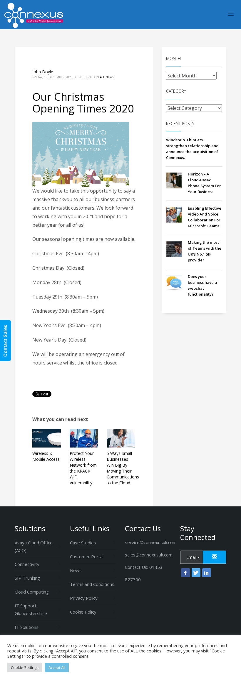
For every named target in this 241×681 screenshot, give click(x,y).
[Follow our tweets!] (196, 572)
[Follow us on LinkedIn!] (206, 572)
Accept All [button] (56, 667)
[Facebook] (185, 572)
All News (107, 77)
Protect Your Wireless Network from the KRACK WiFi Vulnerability (83, 468)
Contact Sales (5, 340)
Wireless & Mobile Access (46, 456)
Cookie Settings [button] (25, 667)
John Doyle (42, 71)
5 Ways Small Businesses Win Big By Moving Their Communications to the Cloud (123, 468)
